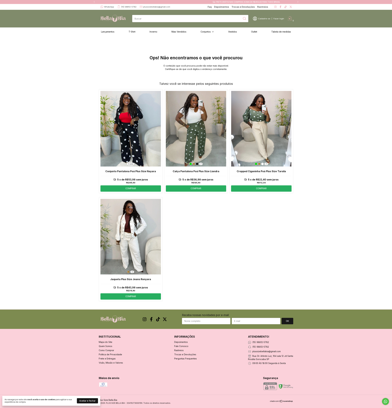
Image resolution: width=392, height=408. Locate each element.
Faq (210, 7)
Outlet (254, 31)
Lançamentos (107, 31)
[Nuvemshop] (281, 401)
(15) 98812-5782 (128, 7)
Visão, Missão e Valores (111, 362)
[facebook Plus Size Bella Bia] (280, 6)
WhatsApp (109, 7)
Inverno (153, 31)
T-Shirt (132, 31)
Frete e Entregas (107, 358)
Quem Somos (105, 346)
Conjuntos (206, 31)
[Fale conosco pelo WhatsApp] (385, 401)
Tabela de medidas (281, 31)
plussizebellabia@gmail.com (156, 7)
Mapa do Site (105, 342)
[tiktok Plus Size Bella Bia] (285, 6)
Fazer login (278, 18)
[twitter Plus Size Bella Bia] (290, 6)
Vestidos (232, 31)
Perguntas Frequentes (185, 358)
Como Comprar (106, 350)
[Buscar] (244, 18)
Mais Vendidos (179, 31)
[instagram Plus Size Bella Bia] (275, 6)
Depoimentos (221, 7)
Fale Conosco (181, 346)
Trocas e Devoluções (243, 7)
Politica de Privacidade (110, 354)
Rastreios (262, 7)
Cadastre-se (264, 18)
